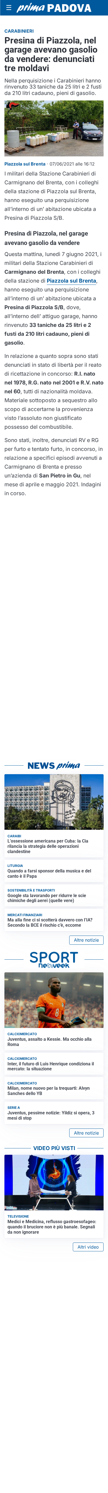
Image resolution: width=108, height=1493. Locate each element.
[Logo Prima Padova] (54, 7)
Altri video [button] (88, 1247)
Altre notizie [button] (86, 940)
